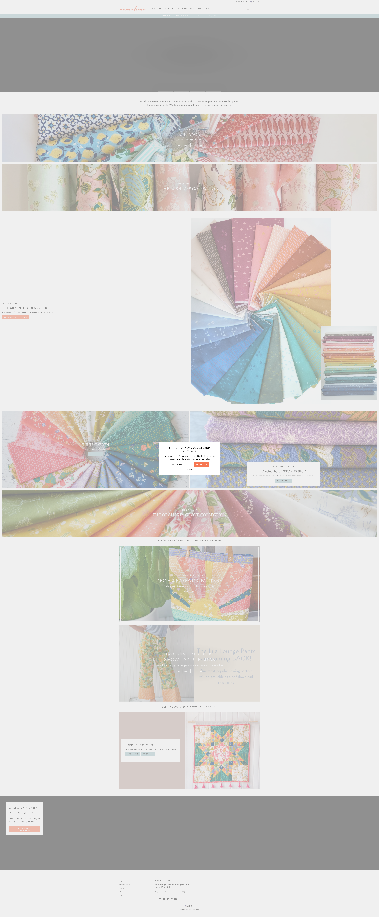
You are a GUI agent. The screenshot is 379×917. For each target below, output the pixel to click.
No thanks (189, 469)
